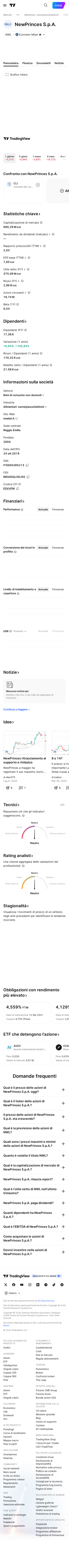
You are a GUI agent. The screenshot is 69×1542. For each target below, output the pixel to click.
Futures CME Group (46, 1390)
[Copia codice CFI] (17, 488)
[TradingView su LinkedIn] (38, 1284)
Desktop (8, 1458)
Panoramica (42, 1368)
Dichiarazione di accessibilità (44, 1476)
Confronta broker (45, 1376)
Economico (9, 1408)
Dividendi (8, 1415)
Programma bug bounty (49, 1485)
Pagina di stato (44, 1488)
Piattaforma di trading (48, 1513)
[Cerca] (45, 5)
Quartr (6, 1325)
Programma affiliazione (48, 1531)
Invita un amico (11, 1475)
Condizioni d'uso (45, 1457)
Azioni (6, 1357)
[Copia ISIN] (27, 465)
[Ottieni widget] (62, 804)
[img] (40, 34)
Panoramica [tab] (10, 63)
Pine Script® (10, 1444)
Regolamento (10, 1483)
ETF (5, 1361)
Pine (5, 1380)
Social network (11, 1468)
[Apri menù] (5, 5)
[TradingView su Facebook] (13, 1284)
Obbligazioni (10, 1365)
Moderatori (9, 1486)
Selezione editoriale (14, 1504)
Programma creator (14, 1479)
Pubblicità (41, 1524)
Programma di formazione (50, 1535)
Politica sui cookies (46, 1471)
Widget (40, 1499)
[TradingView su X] (5, 1284)
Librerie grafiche (45, 1502)
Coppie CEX (9, 1372)
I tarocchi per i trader (47, 1443)
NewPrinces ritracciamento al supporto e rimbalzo (24, 760)
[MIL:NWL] (7, 752)
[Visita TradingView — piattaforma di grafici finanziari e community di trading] (16, 138)
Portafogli (8, 1429)
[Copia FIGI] (27, 476)
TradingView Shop (46, 1439)
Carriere (40, 1425)
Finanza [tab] (27, 63)
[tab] (43, 509)
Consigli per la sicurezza (49, 1481)
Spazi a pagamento (14, 1525)
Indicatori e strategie (14, 1514)
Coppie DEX (9, 1376)
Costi (38, 1351)
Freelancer (9, 1522)
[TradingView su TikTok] (54, 1284)
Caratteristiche (44, 1347)
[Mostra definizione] (41, 222)
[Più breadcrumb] (17, 14)
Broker (39, 1372)
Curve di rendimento (14, 1433)
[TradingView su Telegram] (46, 1284)
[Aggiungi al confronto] (38, 185)
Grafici (6, 1347)
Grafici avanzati (44, 1510)
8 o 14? (57, 758)
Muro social (9, 1472)
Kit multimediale (44, 1429)
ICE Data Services (46, 1300)
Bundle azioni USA (46, 1397)
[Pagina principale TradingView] (13, 5)
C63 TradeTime (44, 1446)
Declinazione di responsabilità (44, 1462)
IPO (5, 1419)
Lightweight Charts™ (47, 1506)
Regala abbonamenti (47, 1358)
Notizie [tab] (59, 63)
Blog (38, 1418)
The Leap (41, 1380)
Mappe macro (11, 1440)
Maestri (7, 1518)
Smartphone (10, 1454)
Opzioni (7, 1436)
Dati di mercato (44, 1354)
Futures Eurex (43, 1394)
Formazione (9, 1500)
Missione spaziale (45, 1414)
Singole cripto (10, 1368)
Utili (5, 1411)
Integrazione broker (46, 1527)
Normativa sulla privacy (49, 1467)
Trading (7, 1497)
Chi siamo (41, 1410)
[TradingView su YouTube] (21, 1284)
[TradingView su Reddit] (62, 1284)
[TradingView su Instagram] (29, 1284)
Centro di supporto (46, 1421)
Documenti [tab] (44, 63)
